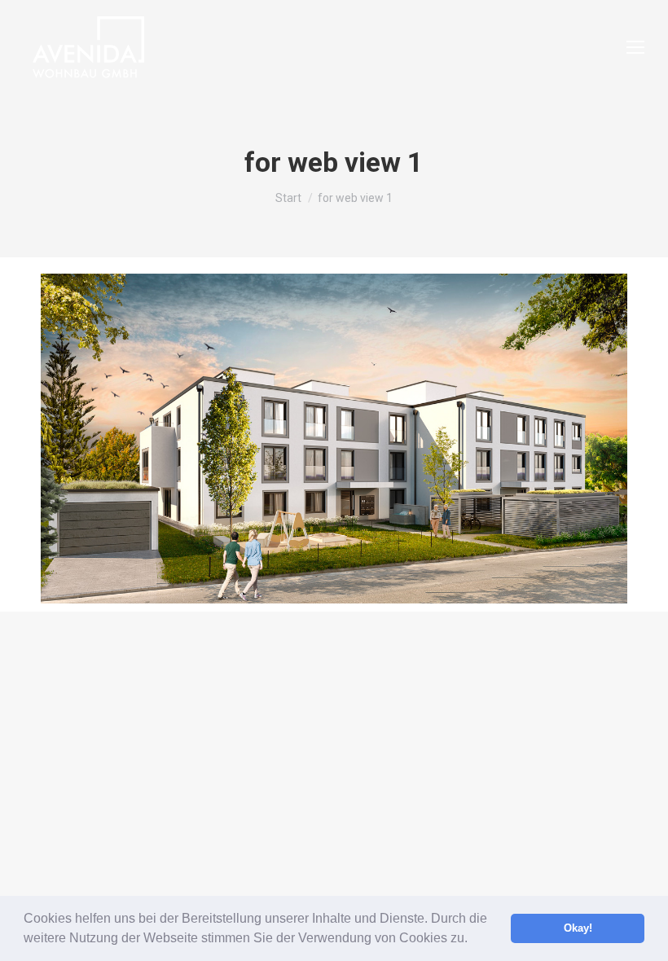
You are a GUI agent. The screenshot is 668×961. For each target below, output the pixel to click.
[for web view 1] (334, 438)
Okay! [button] (578, 928)
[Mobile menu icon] (635, 47)
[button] (473, 939)
